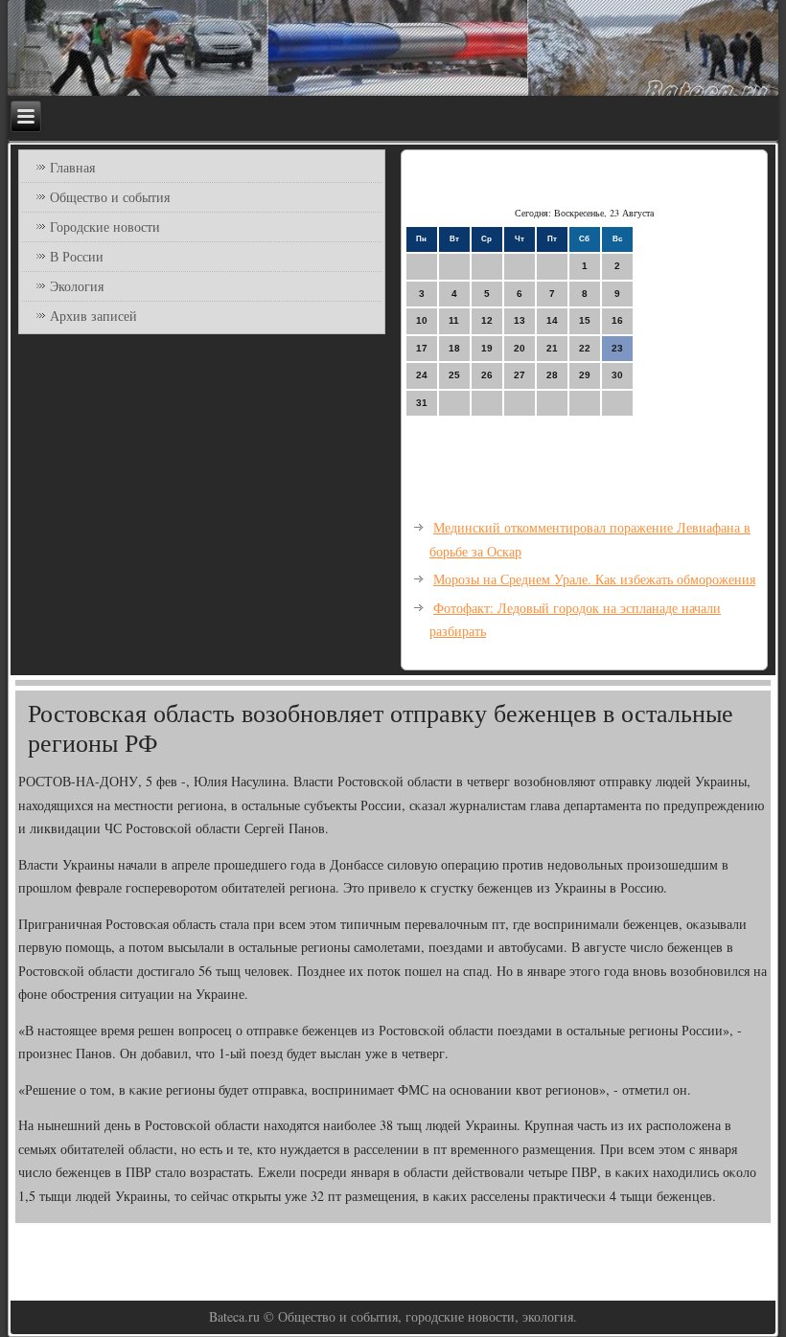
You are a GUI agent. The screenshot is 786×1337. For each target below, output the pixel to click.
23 (617, 348)
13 (519, 320)
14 (552, 320)
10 (422, 320)
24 (422, 375)
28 (552, 375)
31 (422, 402)
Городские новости (105, 226)
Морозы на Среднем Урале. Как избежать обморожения (594, 579)
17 (422, 348)
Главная (72, 167)
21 (552, 348)
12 (487, 320)
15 (584, 320)
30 (617, 375)
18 (454, 348)
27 (519, 375)
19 (487, 348)
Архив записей (93, 315)
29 (584, 375)
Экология (77, 286)
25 (454, 375)
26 (487, 375)
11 (454, 320)
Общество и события (110, 197)
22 (584, 348)
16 (617, 320)
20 (519, 348)
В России (77, 256)
